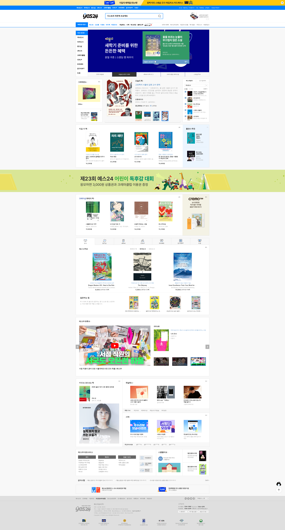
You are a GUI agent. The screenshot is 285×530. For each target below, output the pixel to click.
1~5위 (185, 89)
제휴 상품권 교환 (124, 462)
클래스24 (140, 25)
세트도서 (152, 249)
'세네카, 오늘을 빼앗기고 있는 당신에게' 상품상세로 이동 (196, 94)
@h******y (172, 444)
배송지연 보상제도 (146, 470)
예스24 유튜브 (84, 321)
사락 (127, 25)
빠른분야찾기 (82, 24)
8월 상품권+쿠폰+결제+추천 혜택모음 (131, 480)
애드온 (80, 471)
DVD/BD (80, 64)
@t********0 (147, 444)
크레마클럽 (81, 55)
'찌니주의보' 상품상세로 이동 (196, 106)
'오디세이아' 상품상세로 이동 (196, 100)
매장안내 (114, 25)
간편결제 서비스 (103, 471)
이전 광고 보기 (207, 19)
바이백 (108, 25)
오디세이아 (138, 156)
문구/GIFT (80, 68)
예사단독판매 (174, 25)
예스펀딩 (133, 25)
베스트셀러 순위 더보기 (205, 89)
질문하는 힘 (85, 298)
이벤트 (102, 25)
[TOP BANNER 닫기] (282, 3)
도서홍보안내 (121, 498)
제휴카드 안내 (82, 469)
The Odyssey (142, 285)
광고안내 (129, 498)
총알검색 (101, 462)
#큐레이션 (144, 410)
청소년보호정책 (111, 498)
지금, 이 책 (83, 129)
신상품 (97, 25)
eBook (79, 51)
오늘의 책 (139, 81)
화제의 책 (86, 198)
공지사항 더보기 (207, 480)
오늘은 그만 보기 (149, 62)
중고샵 (79, 46)
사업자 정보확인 (136, 511)
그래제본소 (82, 82)
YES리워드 (146, 464)
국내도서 (80, 37)
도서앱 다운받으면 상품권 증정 (163, 480)
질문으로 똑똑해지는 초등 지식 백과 (156, 311)
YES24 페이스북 (188, 498)
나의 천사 (174, 334)
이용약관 (91, 498)
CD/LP (79, 60)
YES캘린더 (146, 457)
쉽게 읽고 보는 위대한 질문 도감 (196, 311)
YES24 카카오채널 (186, 498)
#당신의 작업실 (154, 410)
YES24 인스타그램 (194, 498)
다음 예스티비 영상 (207, 347)
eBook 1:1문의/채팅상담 (199, 508)
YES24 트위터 (191, 498)
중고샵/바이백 (82, 467)
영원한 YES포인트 (84, 460)
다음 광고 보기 (209, 19)
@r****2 (164, 444)
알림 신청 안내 (103, 467)
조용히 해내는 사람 (140, 224)
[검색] (159, 16)
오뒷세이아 (139, 99)
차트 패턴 (113, 156)
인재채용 (84, 498)
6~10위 (191, 89)
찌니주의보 (162, 224)
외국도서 (80, 42)
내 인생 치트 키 (115, 224)
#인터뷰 (136, 410)
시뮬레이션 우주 (91, 224)
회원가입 (185, 7)
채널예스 (129, 383)
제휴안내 (135, 498)
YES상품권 (122, 465)
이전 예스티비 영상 (77, 347)
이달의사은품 (184, 25)
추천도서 (199, 25)
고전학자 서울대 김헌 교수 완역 (147, 85)
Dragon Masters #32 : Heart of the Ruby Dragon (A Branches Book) (111, 285)
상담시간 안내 (204, 512)
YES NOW (80, 33)
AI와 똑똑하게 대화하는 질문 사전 (135, 311)
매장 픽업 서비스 (104, 465)
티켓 (78, 73)
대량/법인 (206, 25)
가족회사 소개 (202, 498)
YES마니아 (122, 460)
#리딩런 (164, 410)
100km (80, 104)
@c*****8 (156, 444)
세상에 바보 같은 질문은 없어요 (176, 311)
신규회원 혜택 (82, 465)
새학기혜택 (165, 25)
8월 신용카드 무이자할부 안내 (100, 480)
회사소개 (78, 498)
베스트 (91, 25)
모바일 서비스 (103, 469)
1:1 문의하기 (183, 512)
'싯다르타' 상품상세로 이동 (196, 118)
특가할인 (192, 25)
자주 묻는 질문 (193, 512)
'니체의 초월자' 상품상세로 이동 (196, 112)
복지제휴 (142, 498)
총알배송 (101, 460)
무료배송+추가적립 (84, 462)
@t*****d (138, 444)
